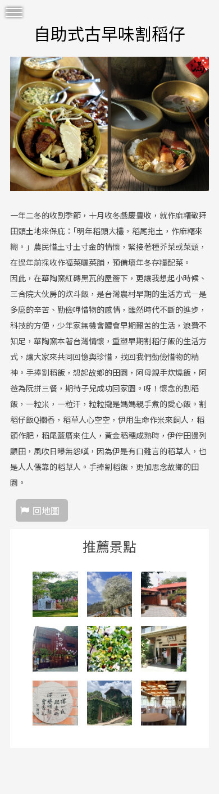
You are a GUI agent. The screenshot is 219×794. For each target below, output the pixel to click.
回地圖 (46, 510)
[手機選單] (14, 12)
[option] (109, 124)
